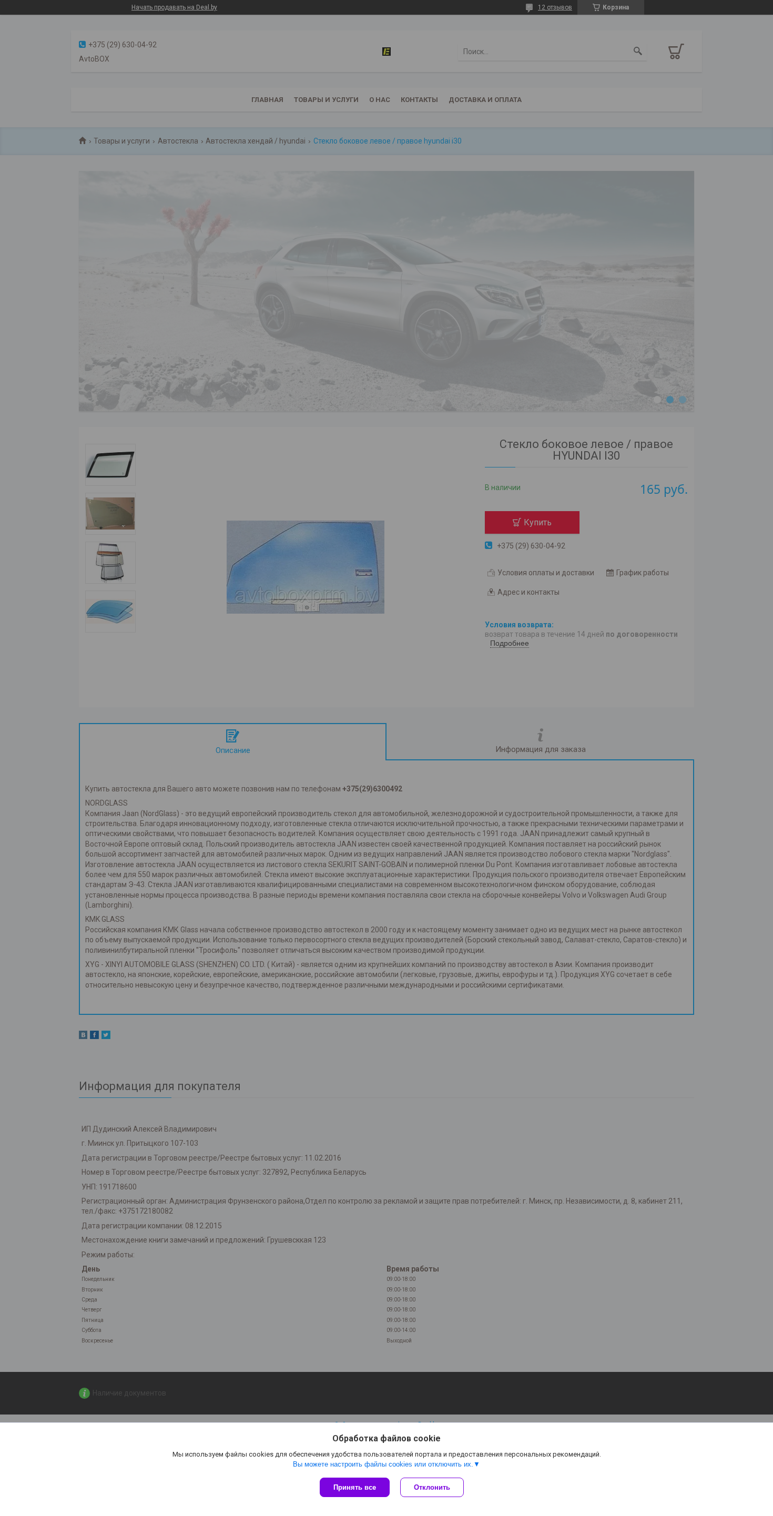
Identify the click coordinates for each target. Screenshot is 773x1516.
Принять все (354, 1487)
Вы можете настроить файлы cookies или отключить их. (383, 1464)
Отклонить (432, 1487)
